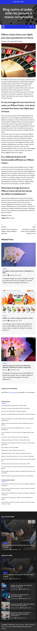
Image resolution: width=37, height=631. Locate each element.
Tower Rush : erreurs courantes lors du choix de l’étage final (15, 437)
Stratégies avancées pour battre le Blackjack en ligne (18, 272)
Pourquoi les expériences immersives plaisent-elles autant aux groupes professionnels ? (21, 614)
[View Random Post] (30, 26)
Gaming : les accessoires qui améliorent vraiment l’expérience (15, 408)
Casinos (9, 215)
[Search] (33, 26)
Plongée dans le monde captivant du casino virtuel (13, 450)
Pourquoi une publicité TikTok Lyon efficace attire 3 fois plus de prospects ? (23, 604)
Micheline (5, 370)
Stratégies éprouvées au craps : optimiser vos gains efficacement (16, 453)
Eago (20, 41)
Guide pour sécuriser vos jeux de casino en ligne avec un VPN (15, 463)
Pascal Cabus (15, 589)
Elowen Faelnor (15, 607)
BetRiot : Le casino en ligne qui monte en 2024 (18, 318)
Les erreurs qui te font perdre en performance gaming (13, 411)
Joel (13, 618)
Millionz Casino (10, 218)
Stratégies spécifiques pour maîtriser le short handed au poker (15, 440)
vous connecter (12, 392)
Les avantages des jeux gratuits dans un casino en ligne (13, 405)
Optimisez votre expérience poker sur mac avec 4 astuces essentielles (17, 456)
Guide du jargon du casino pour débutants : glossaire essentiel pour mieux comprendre (17, 366)
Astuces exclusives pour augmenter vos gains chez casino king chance (17, 475)
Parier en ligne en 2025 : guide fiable (9, 447)
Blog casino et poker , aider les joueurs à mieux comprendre (18, 13)
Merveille (5, 275)
